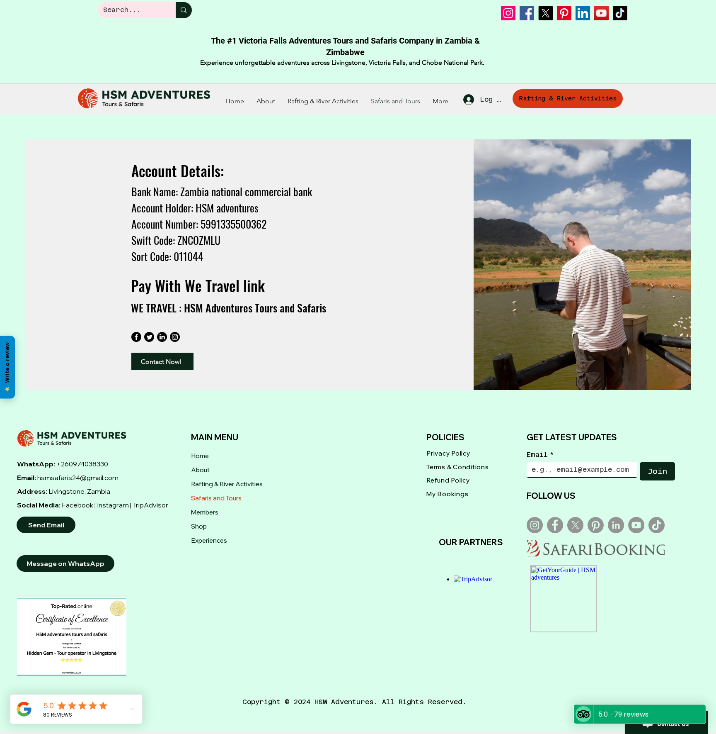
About (200, 470)
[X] (545, 13)
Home (200, 456)
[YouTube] (601, 13)
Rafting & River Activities (227, 484)
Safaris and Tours (216, 498)
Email (540, 454)
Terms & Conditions (457, 467)
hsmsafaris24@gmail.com (78, 477)
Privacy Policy (448, 453)
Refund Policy (448, 480)
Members (204, 512)
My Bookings (447, 494)
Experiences (209, 540)
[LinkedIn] (583, 13)
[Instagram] (508, 13)
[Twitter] (149, 337)
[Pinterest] (564, 13)
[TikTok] (620, 13)
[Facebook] (527, 13)
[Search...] (183, 10)
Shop (199, 526)
